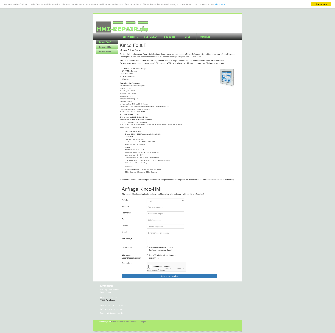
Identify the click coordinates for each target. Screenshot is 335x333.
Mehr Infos (220, 4)
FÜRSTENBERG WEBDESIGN (123, 321)
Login (143, 321)
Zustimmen (321, 4)
